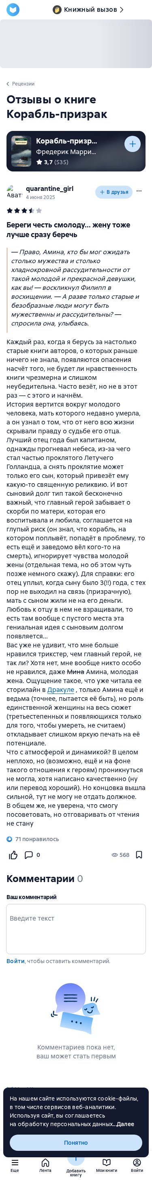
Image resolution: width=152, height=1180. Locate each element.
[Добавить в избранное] (139, 855)
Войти (15, 961)
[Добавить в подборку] (132, 144)
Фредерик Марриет (67, 152)
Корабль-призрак (66, 141)
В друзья (117, 192)
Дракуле (60, 689)
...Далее (123, 1124)
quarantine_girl (49, 188)
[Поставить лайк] (12, 855)
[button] (139, 190)
